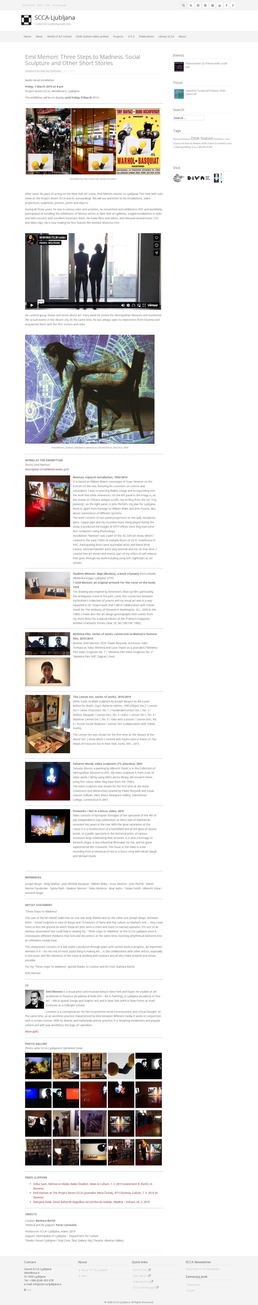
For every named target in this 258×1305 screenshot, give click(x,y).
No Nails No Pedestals (49, 70)
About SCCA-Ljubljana (94, 1270)
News (39, 36)
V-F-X (131, 36)
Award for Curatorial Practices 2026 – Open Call (206, 92)
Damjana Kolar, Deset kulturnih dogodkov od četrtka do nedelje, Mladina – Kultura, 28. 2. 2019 (91, 1202)
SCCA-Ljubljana (55, 17)
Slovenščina (28, 5)
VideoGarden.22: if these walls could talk (206, 65)
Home (27, 36)
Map (28, 1290)
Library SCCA (166, 36)
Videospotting (142, 1281)
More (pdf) (31, 1031)
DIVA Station (140, 1276)
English (191, 1290)
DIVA (47, 5)
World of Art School (59, 36)
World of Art (140, 1270)
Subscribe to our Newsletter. (203, 1269)
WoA (39, 5)
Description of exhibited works (44, 469)
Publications (146, 36)
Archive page (59, 5)
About (182, 36)
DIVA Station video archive (92, 36)
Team (84, 1276)
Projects (118, 36)
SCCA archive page (144, 1287)
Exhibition (30, 70)
